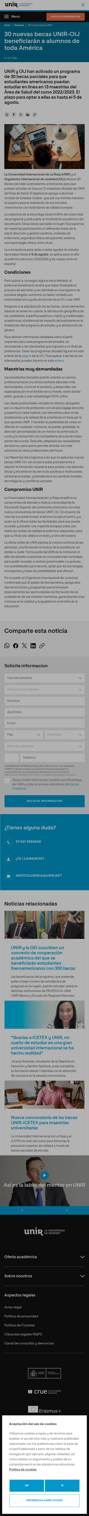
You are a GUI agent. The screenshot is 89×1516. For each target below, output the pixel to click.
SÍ (62, 1485)
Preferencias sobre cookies (44, 1500)
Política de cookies (23, 1469)
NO (27, 1485)
